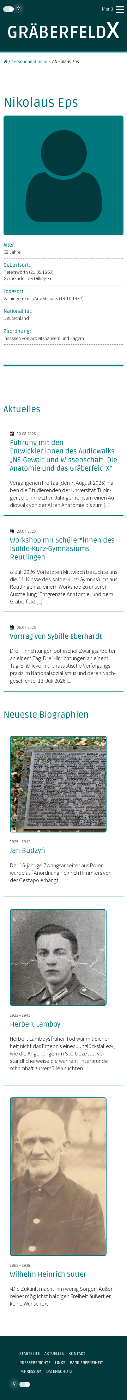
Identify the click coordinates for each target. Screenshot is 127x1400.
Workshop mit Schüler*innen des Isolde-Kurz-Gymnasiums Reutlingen (62, 549)
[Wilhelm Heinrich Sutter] (61, 1256)
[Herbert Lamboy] (61, 1006)
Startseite (29, 1353)
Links (60, 1362)
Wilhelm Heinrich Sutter (48, 1274)
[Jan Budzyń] (61, 833)
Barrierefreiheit (86, 1362)
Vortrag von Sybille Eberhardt (56, 636)
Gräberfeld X (63, 30)
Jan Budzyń (27, 851)
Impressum (30, 1371)
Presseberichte (34, 1362)
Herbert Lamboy (35, 1024)
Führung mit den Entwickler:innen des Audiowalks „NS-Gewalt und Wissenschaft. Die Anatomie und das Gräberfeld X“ (63, 456)
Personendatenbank (31, 61)
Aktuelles (54, 1353)
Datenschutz (59, 1371)
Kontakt (76, 1353)
